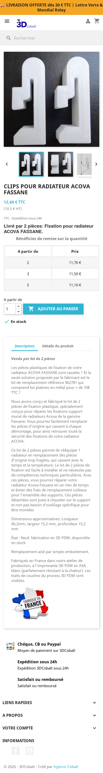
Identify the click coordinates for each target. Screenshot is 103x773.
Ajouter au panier (53, 309)
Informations (18, 740)
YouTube (30, 751)
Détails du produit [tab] (58, 346)
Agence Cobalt (66, 766)
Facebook (16, 751)
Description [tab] (24, 346)
